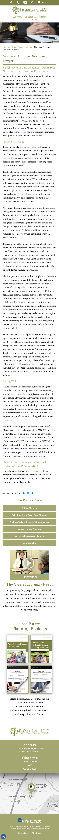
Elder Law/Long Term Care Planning (30, 515)
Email (25, 2)
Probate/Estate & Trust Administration (29, 521)
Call (18, 2)
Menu (45, 2)
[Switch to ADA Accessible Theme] (3, 836)
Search (32, 2)
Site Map (36, 833)
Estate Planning (29, 508)
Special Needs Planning (29, 528)
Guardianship (29, 542)
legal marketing (23, 828)
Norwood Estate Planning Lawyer (17, 47)
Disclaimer (23, 833)
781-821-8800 (29, 19)
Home (11, 2)
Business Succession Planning (29, 535)
